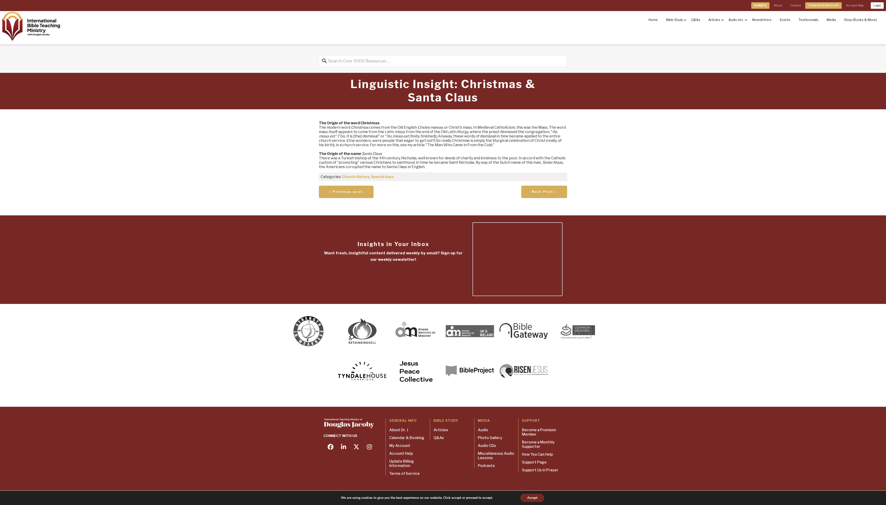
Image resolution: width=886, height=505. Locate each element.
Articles (441, 430)
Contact (795, 5)
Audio (483, 430)
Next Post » (544, 191)
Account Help (855, 5)
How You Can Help (537, 454)
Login (877, 5)
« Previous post (346, 191)
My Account (399, 445)
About (778, 5)
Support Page (534, 462)
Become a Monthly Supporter (538, 444)
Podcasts (486, 465)
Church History (355, 177)
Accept (532, 498)
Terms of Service (404, 473)
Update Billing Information (401, 463)
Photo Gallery (490, 438)
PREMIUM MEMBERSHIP (823, 5)
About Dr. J (398, 430)
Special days (382, 177)
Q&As (439, 438)
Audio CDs (487, 445)
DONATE (760, 5)
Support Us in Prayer (540, 470)
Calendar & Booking (406, 438)
